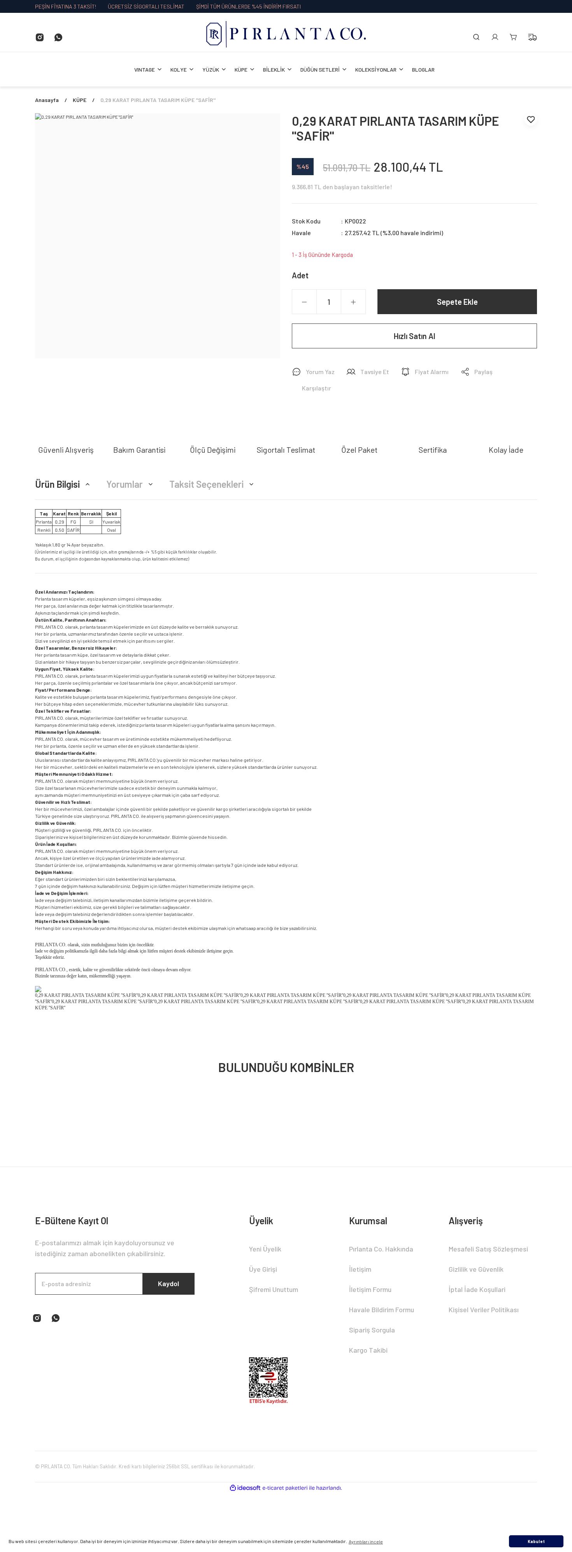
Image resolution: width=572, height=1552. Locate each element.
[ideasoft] (245, 1488)
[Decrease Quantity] (304, 302)
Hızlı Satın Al (414, 336)
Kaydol (168, 1283)
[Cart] (513, 37)
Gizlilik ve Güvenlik (476, 1269)
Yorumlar (124, 484)
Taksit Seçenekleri (206, 484)
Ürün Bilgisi (57, 484)
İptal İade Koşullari (477, 1289)
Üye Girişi (263, 1269)
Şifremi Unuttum (273, 1289)
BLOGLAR (423, 69)
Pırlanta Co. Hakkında (381, 1248)
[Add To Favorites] (531, 119)
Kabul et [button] (536, 1541)
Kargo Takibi (368, 1350)
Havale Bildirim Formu (381, 1309)
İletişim (360, 1269)
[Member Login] (495, 37)
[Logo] (286, 34)
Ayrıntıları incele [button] (366, 1541)
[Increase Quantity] (353, 302)
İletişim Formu (370, 1289)
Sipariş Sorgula (372, 1329)
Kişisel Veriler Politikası (484, 1309)
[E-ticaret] (285, 1488)
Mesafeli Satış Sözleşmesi (488, 1248)
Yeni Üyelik (265, 1248)
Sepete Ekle (457, 301)
